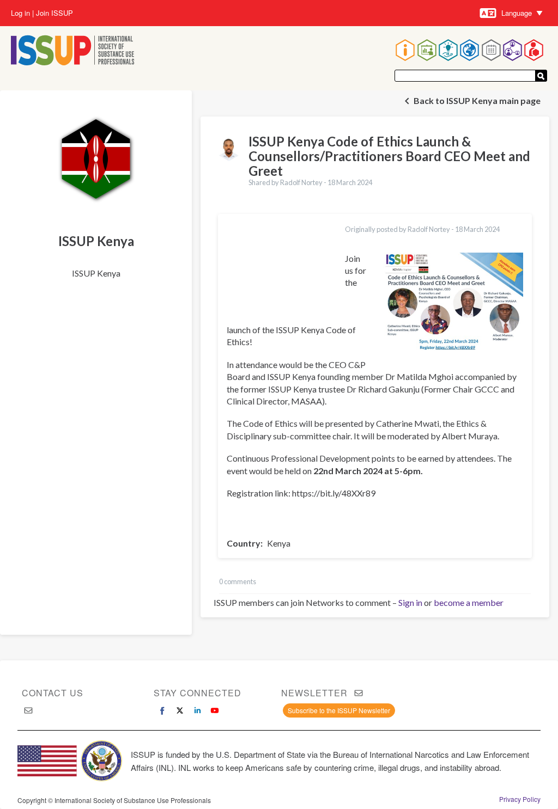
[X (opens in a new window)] (179, 710)
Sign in (410, 602)
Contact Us (52, 693)
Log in (20, 13)
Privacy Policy (520, 799)
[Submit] (541, 76)
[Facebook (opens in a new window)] (162, 710)
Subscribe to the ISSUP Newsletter (339, 710)
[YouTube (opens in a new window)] (214, 710)
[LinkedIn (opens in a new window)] (197, 710)
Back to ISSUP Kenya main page (477, 100)
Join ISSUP (54, 13)
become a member (469, 602)
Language (516, 13)
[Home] (73, 51)
